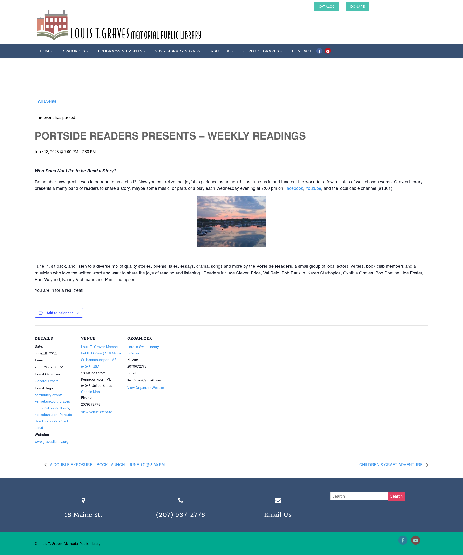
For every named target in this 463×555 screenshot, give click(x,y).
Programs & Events (120, 51)
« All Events (45, 101)
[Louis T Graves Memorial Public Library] (132, 41)
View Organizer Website (145, 387)
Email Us (278, 514)
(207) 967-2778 (180, 514)
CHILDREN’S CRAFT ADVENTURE (391, 464)
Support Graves (261, 51)
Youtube (313, 188)
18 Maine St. (83, 514)
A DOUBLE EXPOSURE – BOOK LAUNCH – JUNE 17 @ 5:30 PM (107, 464)
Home (46, 51)
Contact (302, 51)
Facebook (293, 188)
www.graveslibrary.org (51, 441)
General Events (46, 380)
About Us (220, 51)
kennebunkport (46, 414)
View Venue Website (96, 411)
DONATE (357, 6)
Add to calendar (60, 312)
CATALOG (327, 6)
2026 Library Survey (178, 51)
